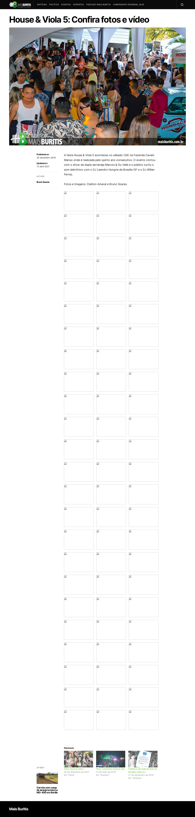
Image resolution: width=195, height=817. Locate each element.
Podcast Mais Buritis (98, 4)
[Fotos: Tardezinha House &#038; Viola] (110, 759)
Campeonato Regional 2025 (128, 4)
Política (54, 4)
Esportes (78, 4)
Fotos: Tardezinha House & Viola (110, 769)
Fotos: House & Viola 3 (74, 769)
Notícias (42, 4)
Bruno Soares (43, 182)
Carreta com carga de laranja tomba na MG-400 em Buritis (47, 790)
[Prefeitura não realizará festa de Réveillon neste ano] (142, 759)
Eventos (66, 4)
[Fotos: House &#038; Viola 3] (78, 759)
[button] (79, 201)
